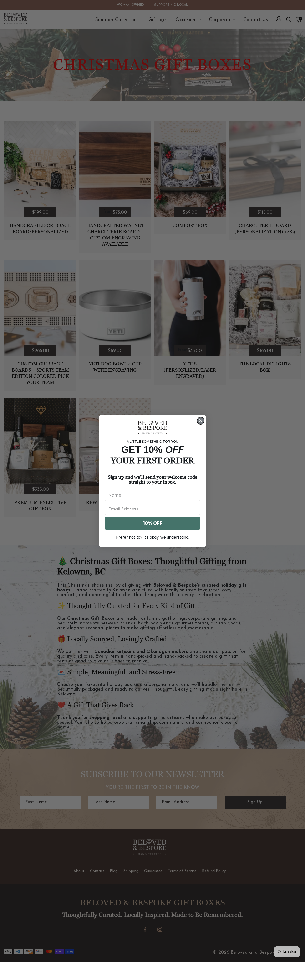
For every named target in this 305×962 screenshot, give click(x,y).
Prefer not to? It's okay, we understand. (152, 537)
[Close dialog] (200, 420)
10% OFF (152, 523)
